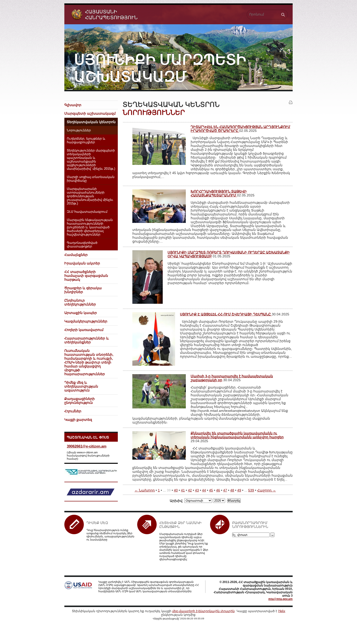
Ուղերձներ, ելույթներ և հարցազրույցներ (86, 140)
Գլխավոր (72, 105)
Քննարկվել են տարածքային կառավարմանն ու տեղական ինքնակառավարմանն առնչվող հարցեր (237, 435)
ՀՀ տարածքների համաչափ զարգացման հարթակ (86, 275)
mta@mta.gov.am (280, 599)
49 (239, 490)
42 (190, 490)
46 (218, 490)
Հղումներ (72, 411)
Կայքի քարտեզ (78, 420)
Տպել (291, 102)
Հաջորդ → (266, 490)
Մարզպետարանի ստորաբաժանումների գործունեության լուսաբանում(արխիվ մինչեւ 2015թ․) (90, 196)
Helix (281, 611)
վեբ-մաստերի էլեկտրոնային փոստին (203, 611)
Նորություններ (79, 130)
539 (251, 490)
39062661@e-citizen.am (86, 446)
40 (176, 490)
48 (232, 490)
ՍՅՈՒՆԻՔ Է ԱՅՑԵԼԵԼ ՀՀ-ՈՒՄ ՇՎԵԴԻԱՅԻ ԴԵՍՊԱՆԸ (226, 314)
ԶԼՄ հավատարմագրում (87, 211)
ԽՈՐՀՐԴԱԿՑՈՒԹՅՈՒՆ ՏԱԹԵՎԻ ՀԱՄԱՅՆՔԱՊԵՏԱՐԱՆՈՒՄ (219, 193)
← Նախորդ (145, 490)
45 (211, 490)
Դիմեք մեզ (97, 523)
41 (183, 490)
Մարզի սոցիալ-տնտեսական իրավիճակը (90, 178)
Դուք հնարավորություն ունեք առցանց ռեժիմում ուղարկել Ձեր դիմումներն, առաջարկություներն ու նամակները (110, 535)
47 (225, 490)
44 (204, 490)
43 (197, 490)
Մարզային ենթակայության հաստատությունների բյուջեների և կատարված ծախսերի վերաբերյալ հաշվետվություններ (90, 227)
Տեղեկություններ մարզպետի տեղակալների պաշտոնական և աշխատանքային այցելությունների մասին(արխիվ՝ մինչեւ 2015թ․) (91, 159)
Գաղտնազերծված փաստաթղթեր (82, 244)
